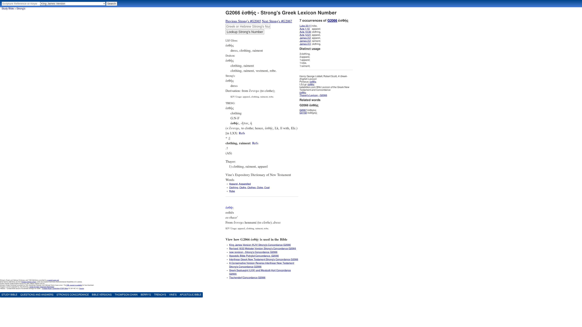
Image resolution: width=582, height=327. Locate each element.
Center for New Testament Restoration (41, 287)
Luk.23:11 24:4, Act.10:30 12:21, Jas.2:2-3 (255, 143)
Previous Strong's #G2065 (243, 21)
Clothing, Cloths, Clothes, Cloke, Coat (249, 187)
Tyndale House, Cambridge (51, 288)
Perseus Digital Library (28, 282)
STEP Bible (64, 288)
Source (81, 288)
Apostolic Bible (190, 295)
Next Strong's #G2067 (277, 21)
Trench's (160, 295)
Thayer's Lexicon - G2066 (313, 95)
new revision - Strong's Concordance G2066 (253, 252)
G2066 (332, 20)
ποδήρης (308, 113)
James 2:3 (305, 44)
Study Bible (8, 8)
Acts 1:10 (305, 29)
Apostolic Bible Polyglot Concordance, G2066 (254, 256)
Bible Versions (102, 295)
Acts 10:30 (305, 32)
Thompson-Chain (126, 295)
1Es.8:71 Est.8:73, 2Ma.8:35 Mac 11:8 (242, 133)
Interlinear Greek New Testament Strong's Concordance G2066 (263, 259)
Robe (232, 191)
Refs (242, 133)
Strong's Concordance (73, 295)
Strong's (21, 8)
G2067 (303, 110)
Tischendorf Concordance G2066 (247, 277)
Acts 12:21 (305, 35)
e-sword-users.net (53, 280)
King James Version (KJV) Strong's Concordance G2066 (260, 245)
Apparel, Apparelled (240, 184)
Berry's (146, 295)
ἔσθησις (307, 110)
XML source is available (74, 285)
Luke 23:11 (306, 26)
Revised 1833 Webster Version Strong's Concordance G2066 (262, 248)
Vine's (173, 295)
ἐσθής (313, 82)
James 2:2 (305, 38)
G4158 (303, 113)
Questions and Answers (37, 295)
